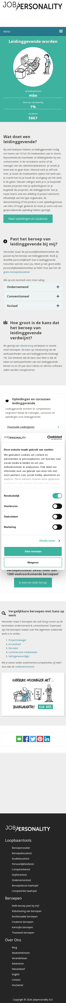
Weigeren (33, 562)
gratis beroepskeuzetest (16, 272)
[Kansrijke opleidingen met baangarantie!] (33, 710)
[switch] (57, 506)
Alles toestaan (33, 551)
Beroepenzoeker (21, 847)
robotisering (26, 345)
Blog (14, 947)
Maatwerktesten (21, 952)
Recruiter (13, 648)
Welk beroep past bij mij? (25, 905)
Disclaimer (17, 985)
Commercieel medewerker (22, 652)
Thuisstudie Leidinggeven (21, 426)
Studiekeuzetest (20, 858)
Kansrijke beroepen (22, 927)
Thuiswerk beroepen (23, 932)
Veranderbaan (19, 958)
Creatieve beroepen (22, 921)
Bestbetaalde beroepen (25, 916)
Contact (16, 979)
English (15, 974)
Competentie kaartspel (24, 890)
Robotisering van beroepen (26, 911)
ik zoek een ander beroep (33, 582)
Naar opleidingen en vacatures (28, 219)
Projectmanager (17, 640)
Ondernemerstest (21, 880)
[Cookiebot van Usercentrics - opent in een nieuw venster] (47, 438)
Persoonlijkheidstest (23, 864)
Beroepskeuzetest (22, 853)
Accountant (14, 644)
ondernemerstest (24, 666)
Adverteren (18, 963)
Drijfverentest (19, 874)
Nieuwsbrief (18, 969)
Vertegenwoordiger (18, 656)
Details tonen (47, 540)
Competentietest (21, 869)
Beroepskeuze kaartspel (25, 885)
